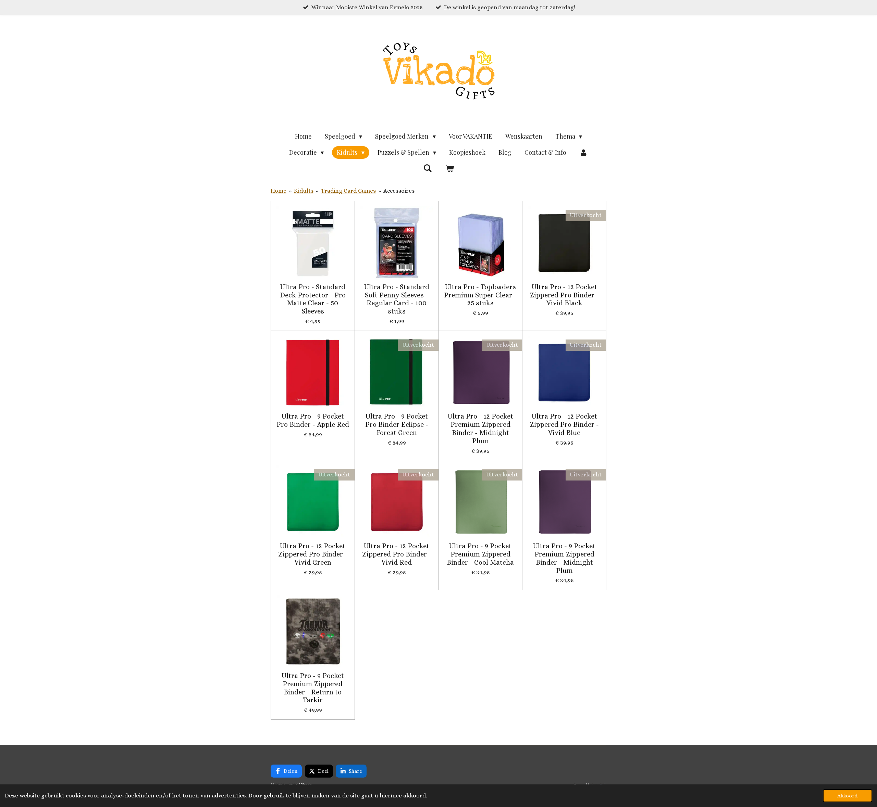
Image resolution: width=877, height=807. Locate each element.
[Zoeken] (428, 168)
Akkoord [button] (847, 796)
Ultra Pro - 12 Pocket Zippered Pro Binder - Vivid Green (312, 554)
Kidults (303, 191)
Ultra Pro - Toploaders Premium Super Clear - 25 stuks (480, 295)
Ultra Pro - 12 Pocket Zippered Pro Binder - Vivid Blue (564, 424)
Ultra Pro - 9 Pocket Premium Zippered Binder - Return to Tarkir (313, 688)
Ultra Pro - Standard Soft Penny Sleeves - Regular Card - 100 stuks (396, 299)
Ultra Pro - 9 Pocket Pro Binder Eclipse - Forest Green (396, 424)
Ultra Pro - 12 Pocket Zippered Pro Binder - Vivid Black (564, 295)
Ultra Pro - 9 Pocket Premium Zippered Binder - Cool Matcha (480, 554)
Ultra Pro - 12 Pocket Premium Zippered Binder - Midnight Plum (480, 428)
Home (278, 191)
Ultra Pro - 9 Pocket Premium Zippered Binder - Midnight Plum (564, 558)
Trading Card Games (348, 191)
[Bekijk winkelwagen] (449, 168)
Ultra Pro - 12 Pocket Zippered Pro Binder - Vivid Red (396, 554)
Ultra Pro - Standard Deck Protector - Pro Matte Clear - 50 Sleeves (313, 299)
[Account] (584, 152)
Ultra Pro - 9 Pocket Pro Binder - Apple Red (312, 420)
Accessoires (399, 191)
